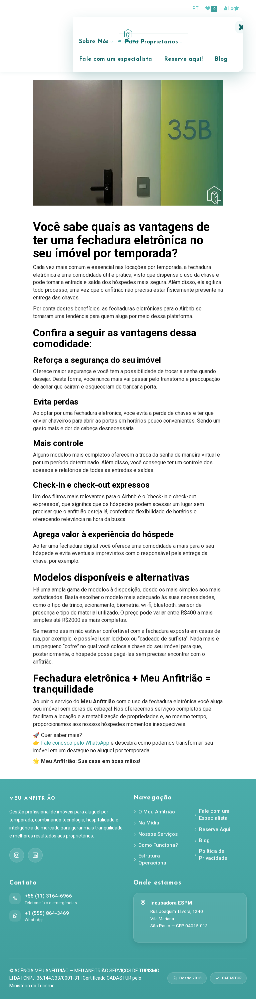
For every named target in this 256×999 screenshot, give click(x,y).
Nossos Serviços (158, 834)
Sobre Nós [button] (94, 41)
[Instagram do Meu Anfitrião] (16, 855)
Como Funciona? (158, 845)
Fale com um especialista (115, 59)
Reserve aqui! (183, 59)
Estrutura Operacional (153, 859)
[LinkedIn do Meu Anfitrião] (35, 855)
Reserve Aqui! (215, 829)
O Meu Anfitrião (156, 812)
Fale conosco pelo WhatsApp (75, 743)
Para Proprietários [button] (151, 42)
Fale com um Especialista (214, 814)
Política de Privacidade (213, 854)
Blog (221, 59)
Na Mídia (148, 823)
